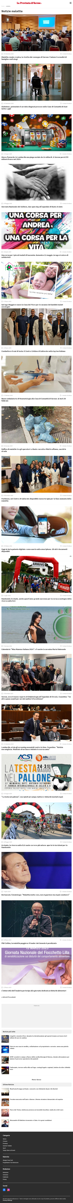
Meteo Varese (36, 1080)
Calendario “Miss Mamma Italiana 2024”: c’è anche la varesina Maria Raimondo (33, 649)
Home (2, 6)
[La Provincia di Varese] (29, 3)
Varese (4, 1139)
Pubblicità (5, 1177)
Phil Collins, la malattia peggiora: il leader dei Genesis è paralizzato (29, 943)
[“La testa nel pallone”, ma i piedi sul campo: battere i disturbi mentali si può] (36, 791)
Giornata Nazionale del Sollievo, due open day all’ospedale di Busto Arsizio (32, 207)
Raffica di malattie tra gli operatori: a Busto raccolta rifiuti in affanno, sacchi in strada (33, 450)
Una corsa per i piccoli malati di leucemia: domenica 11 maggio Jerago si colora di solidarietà (34, 256)
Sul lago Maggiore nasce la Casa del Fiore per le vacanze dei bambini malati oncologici (32, 306)
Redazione (5, 1172)
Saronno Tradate (7, 1146)
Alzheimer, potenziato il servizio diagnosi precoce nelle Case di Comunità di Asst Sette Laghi (34, 107)
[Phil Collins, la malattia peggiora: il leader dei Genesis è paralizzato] (36, 937)
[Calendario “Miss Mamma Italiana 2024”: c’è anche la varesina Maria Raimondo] (36, 643)
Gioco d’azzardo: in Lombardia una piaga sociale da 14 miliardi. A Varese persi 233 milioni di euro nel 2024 (34, 158)
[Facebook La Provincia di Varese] (4, 1190)
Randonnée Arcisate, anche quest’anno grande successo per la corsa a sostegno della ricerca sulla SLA (36, 600)
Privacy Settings (7, 1200)
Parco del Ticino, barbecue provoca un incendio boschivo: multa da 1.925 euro (36, 1110)
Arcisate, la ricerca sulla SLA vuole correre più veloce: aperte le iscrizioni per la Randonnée (34, 846)
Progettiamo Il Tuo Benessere (10, 1162)
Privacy (5, 1179)
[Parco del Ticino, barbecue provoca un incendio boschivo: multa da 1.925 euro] (5, 1116)
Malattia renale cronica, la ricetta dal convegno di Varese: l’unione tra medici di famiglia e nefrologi (34, 58)
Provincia (5, 1143)
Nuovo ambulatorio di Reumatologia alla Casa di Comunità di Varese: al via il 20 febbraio (33, 400)
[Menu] (71, 3)
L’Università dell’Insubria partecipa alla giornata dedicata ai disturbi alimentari (33, 991)
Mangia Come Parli (8, 1160)
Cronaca (5, 1141)
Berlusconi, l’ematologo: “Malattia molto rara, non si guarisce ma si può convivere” (35, 895)
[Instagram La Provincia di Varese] (8, 1190)
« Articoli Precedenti (8, 997)
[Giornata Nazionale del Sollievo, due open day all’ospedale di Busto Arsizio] (36, 201)
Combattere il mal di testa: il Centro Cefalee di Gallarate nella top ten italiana (33, 351)
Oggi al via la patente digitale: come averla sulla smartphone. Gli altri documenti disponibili (34, 550)
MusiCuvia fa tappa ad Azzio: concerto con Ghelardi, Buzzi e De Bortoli (34, 1089)
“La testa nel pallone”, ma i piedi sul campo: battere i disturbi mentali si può (32, 797)
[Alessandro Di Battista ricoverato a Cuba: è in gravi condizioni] (5, 1127)
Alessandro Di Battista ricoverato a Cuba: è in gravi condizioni (31, 1120)
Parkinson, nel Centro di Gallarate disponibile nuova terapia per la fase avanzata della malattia (36, 500)
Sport (4, 1148)
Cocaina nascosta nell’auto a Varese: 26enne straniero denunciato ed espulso (36, 1099)
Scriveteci (5, 1175)
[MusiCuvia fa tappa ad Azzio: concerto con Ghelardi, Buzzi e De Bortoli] (5, 1095)
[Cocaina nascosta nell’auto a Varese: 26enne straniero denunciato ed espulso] (5, 1106)
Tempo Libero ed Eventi (9, 1150)
